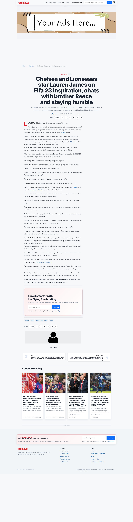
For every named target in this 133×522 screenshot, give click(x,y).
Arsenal (74, 187)
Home (24, 66)
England (63, 132)
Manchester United (36, 190)
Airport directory (65, 456)
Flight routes (64, 462)
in (44, 326)
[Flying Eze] (23, 3)
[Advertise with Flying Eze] (66, 22)
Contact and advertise (98, 453)
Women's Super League (41, 320)
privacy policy (56, 311)
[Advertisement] (66, 51)
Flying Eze (55, 113)
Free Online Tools (63, 2)
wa (74, 117)
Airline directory (65, 459)
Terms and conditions (97, 462)
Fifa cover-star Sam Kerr (43, 262)
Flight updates (64, 453)
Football (31, 66)
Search (109, 2)
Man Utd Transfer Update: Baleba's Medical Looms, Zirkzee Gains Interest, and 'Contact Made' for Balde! (32, 400)
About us (93, 451)
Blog (50, 2)
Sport (55, 2)
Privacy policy (95, 459)
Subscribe (56, 307)
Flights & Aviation (76, 2)
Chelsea (72, 142)
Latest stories (64, 451)
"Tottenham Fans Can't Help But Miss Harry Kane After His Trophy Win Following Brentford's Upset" (53, 400)
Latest (46, 2)
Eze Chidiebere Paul (29, 417)
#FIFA (51, 320)
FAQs (92, 456)
